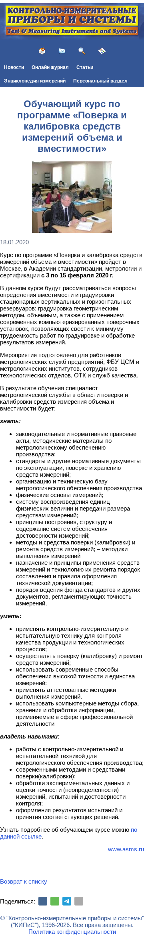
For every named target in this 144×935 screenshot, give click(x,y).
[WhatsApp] (54, 901)
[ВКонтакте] (42, 901)
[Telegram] (66, 901)
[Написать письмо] (62, 51)
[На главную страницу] (42, 51)
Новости (14, 67)
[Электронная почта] (78, 901)
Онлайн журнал (50, 67)
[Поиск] (82, 51)
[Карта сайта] (102, 51)
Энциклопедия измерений (35, 81)
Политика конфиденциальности (72, 931)
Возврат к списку (23, 881)
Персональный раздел (100, 81)
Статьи (84, 67)
